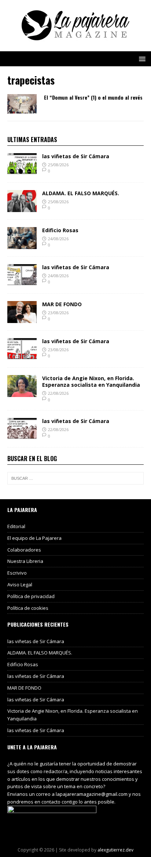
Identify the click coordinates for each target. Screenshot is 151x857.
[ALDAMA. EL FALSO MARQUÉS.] (22, 207)
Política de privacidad (31, 596)
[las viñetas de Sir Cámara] (22, 170)
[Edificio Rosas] (22, 244)
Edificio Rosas (60, 230)
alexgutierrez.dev (115, 850)
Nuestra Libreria (25, 561)
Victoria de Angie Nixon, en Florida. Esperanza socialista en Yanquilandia (91, 381)
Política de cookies (27, 608)
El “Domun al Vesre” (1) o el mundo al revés (93, 97)
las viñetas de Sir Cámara (75, 156)
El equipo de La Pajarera (34, 538)
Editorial (16, 526)
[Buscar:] (75, 478)
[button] (141, 58)
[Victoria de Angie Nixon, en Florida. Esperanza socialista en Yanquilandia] (22, 392)
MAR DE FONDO (62, 304)
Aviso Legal (19, 584)
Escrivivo (17, 573)
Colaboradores (24, 549)
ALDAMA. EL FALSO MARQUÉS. (80, 193)
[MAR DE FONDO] (22, 318)
